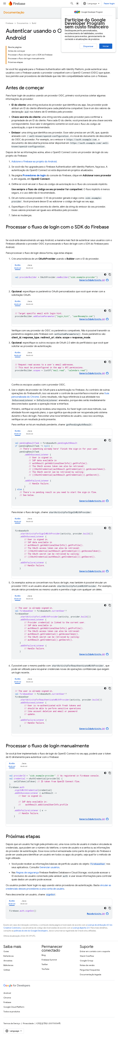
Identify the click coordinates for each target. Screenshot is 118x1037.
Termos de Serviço (11, 1023)
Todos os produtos (11, 1011)
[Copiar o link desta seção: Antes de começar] (47, 88)
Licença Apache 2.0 (81, 928)
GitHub (6, 970)
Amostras (7, 960)
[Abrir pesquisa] (72, 3)
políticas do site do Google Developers (31, 930)
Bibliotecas (8, 965)
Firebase (9, 23)
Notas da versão (87, 965)
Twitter (45, 964)
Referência (8, 956)
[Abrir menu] (4, 3)
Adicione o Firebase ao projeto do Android (34, 161)
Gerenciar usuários (49, 867)
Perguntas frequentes (90, 970)
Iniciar (106, 46)
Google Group (86, 960)
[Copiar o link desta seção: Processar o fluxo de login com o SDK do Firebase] (9, 233)
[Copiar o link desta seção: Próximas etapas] (43, 836)
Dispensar (88, 46)
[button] (18, 266)
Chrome (7, 997)
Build (34, 23)
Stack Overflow (87, 956)
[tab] (18, 266)
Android (7, 993)
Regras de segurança (27, 872)
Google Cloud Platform (13, 1007)
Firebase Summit (49, 959)
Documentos (22, 23)
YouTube (45, 969)
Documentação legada (90, 974)
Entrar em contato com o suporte (95, 951)
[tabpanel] (62, 278)
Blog (44, 955)
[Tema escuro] (105, 274)
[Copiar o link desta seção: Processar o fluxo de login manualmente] (92, 746)
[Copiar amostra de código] (109, 274)
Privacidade (28, 1023)
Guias (6, 951)
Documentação (13, 12)
